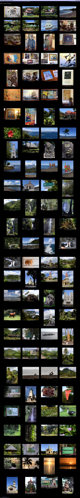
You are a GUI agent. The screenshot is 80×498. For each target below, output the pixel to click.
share (6, 496)
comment (3, 496)
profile (7, 1)
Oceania (14, 1)
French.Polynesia (19, 1)
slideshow (78, 1)
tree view (70, 1)
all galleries (10, 1)
